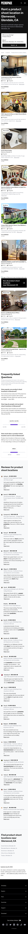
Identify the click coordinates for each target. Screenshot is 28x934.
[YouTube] (25, 925)
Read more (6, 489)
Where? (4, 40)
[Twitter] (10, 925)
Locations (7, 52)
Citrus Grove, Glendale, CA (8, 853)
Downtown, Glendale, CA (7, 850)
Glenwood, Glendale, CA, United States (13, 42)
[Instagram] (7, 925)
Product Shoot (6, 36)
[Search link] (21, 3)
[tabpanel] (14, 65)
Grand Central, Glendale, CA (8, 846)
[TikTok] (21, 925)
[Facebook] (3, 925)
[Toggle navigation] (25, 3)
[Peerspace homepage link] (6, 3)
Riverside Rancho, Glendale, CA (9, 848)
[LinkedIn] (14, 925)
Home (2, 52)
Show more (21, 84)
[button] (13, 36)
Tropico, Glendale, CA (6, 855)
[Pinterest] (18, 925)
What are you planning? (7, 35)
